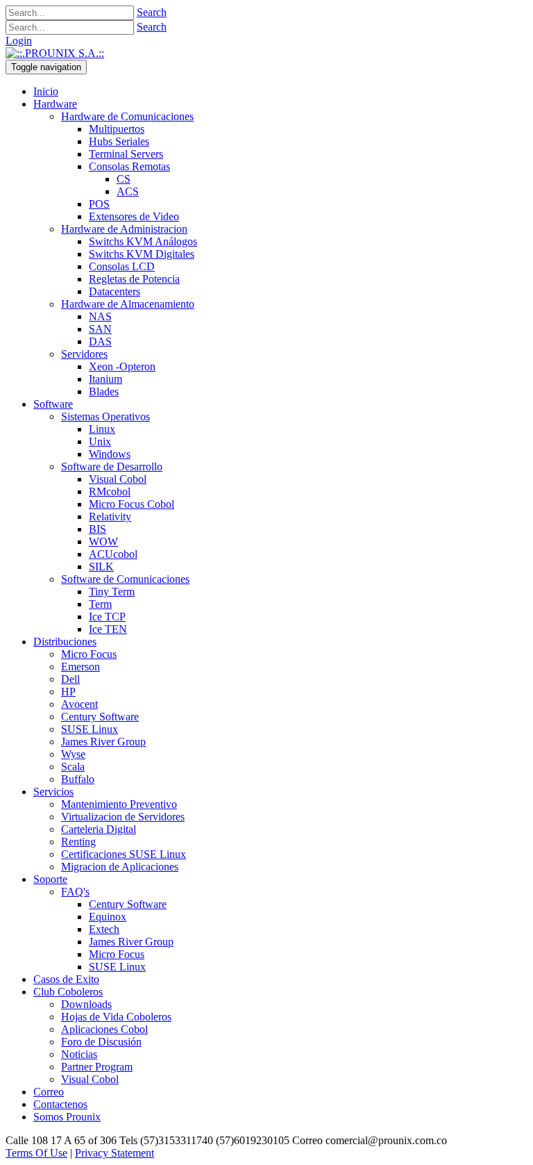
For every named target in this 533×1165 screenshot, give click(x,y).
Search (152, 12)
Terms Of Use (36, 1153)
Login (19, 41)
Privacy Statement (114, 1153)
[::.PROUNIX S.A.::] (55, 53)
